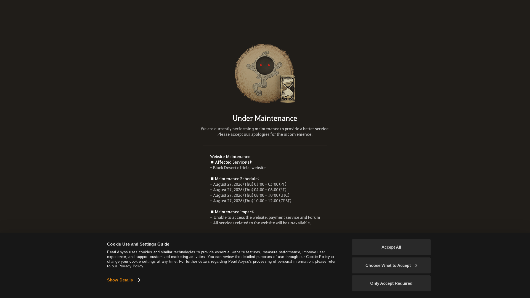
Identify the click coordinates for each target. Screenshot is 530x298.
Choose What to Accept (388, 265)
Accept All (391, 247)
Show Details (120, 280)
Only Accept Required (391, 283)
